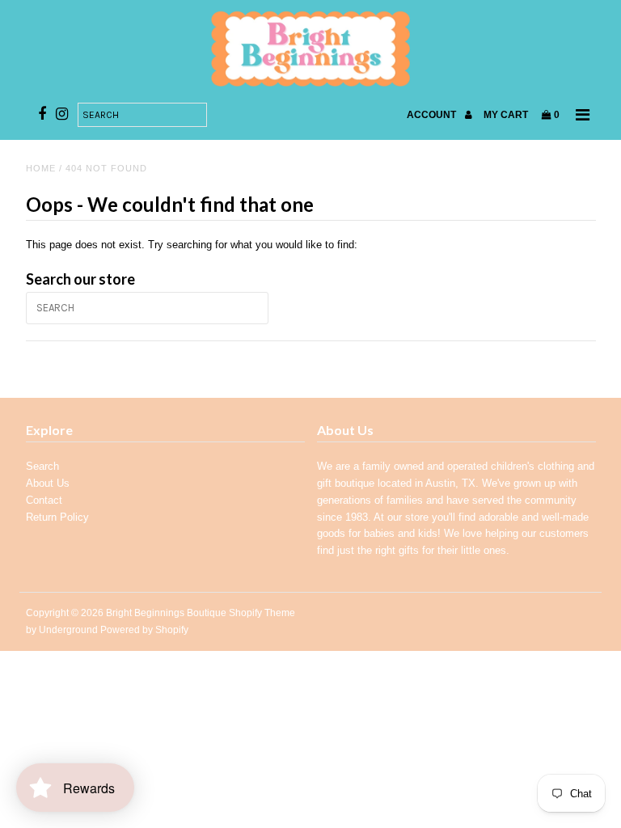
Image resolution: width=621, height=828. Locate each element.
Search (42, 466)
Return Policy (57, 517)
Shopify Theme (262, 613)
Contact (44, 500)
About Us (48, 483)
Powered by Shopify (144, 630)
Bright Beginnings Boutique (166, 613)
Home (41, 168)
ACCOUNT (432, 114)
